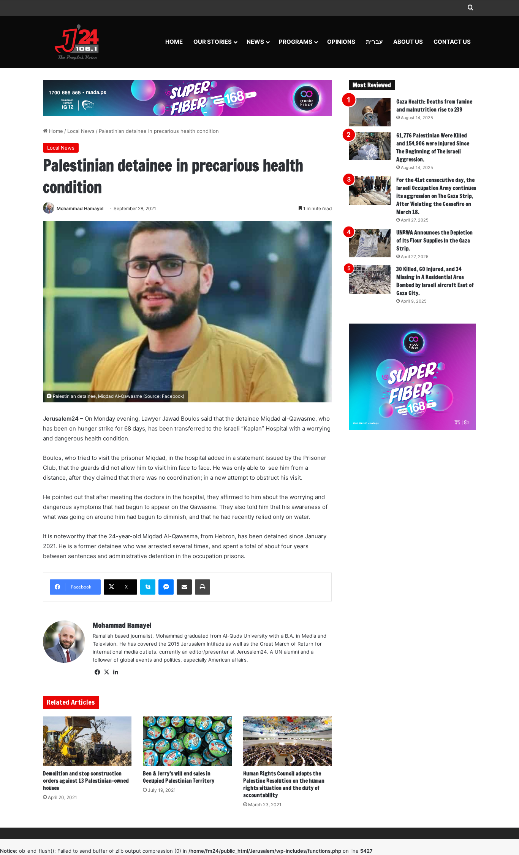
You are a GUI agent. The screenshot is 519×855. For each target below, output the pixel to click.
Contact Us (452, 41)
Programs (295, 41)
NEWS (255, 41)
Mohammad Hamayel (80, 208)
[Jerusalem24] (79, 42)
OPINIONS (341, 41)
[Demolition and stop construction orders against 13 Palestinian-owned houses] (87, 741)
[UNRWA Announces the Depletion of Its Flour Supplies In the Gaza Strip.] (370, 243)
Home (174, 41)
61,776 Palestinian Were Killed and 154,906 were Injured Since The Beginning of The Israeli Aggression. (432, 147)
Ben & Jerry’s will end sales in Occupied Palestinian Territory (178, 777)
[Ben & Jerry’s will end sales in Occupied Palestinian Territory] (187, 741)
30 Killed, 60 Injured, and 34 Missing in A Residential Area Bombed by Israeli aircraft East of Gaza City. (435, 281)
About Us (408, 41)
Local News (81, 131)
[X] (106, 672)
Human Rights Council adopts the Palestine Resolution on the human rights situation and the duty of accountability (283, 784)
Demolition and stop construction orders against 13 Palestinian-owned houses (86, 781)
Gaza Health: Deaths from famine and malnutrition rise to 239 (434, 105)
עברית (374, 41)
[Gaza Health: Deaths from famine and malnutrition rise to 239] (370, 112)
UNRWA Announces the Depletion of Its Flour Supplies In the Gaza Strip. (434, 240)
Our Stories (212, 41)
